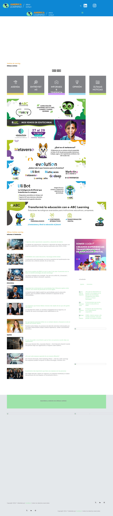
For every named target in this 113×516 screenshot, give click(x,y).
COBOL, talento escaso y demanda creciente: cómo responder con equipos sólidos (93, 316)
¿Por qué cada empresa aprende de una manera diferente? (42, 356)
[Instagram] (94, 5)
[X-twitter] (90, 5)
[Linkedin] (85, 5)
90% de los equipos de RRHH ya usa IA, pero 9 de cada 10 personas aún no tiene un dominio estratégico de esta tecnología (47, 272)
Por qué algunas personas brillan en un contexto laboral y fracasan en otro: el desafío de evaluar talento (47, 322)
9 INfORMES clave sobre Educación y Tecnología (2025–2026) (42, 256)
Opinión (82, 284)
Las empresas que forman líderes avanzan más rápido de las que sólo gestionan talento (47, 306)
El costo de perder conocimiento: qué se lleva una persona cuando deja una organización (47, 340)
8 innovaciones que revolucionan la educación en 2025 (93, 304)
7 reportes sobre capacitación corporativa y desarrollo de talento (44, 242)
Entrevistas (89, 284)
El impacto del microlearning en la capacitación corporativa (93, 310)
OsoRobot (28, 503)
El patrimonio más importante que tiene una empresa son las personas (45, 371)
